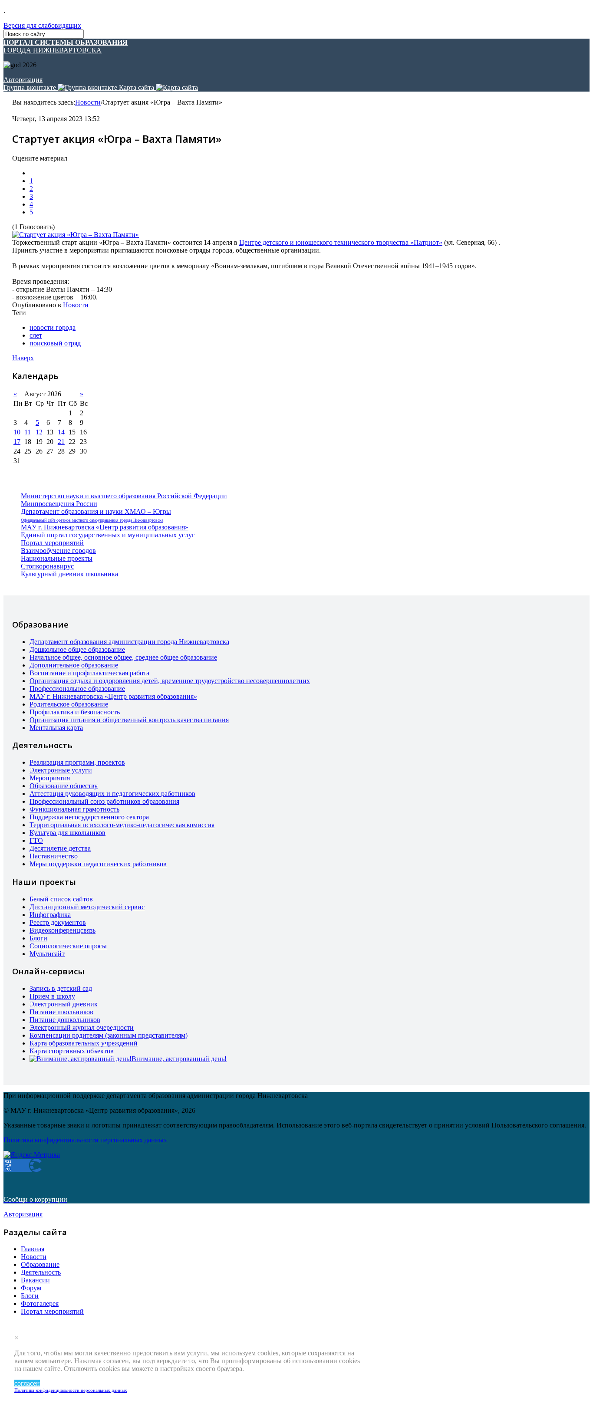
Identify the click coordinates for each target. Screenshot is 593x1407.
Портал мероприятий (52, 542)
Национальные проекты (56, 558)
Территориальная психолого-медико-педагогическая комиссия (122, 824)
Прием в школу (52, 996)
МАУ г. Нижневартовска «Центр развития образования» (104, 527)
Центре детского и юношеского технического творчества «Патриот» (340, 242)
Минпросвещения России (59, 503)
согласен (27, 1383)
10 (16, 432)
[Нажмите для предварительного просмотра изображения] (75, 234)
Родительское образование (69, 704)
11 (27, 432)
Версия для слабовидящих (42, 25)
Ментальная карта (56, 727)
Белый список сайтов (61, 899)
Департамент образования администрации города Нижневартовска (129, 641)
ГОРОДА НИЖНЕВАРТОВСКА (65, 46)
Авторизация (23, 79)
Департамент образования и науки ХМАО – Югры (96, 511)
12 (39, 432)
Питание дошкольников (65, 1019)
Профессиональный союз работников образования (104, 801)
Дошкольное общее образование (77, 649)
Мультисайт (47, 953)
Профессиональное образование (77, 688)
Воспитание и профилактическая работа (89, 673)
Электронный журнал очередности (82, 1027)
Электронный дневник (64, 1004)
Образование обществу (64, 785)
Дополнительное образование (74, 665)
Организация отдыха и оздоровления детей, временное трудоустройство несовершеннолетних (170, 680)
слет (36, 335)
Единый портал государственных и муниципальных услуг (108, 535)
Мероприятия (50, 778)
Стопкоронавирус (47, 566)
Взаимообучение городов (58, 550)
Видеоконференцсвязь (63, 930)
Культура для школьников (67, 832)
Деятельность (41, 1272)
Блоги (38, 938)
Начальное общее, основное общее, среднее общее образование (123, 657)
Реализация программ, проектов (77, 762)
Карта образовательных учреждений (84, 1043)
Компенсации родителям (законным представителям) (109, 1035)
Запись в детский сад (61, 988)
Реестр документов (58, 922)
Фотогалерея (40, 1303)
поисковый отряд (55, 343)
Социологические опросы (68, 946)
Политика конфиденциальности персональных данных (70, 1390)
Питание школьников (61, 1012)
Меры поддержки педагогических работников (98, 864)
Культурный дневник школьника (69, 574)
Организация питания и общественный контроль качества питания (129, 719)
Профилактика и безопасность (75, 712)
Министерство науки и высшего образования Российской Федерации (124, 496)
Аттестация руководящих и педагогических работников (112, 793)
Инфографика (50, 914)
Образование (40, 1264)
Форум (31, 1288)
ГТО (36, 840)
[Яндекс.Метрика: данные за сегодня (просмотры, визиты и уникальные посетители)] (31, 1155)
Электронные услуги (61, 770)
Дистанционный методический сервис (87, 907)
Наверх (23, 358)
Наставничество (54, 856)
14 (61, 432)
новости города (53, 327)
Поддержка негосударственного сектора (89, 817)
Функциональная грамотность (74, 809)
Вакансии (35, 1280)
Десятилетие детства (60, 848)
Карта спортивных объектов (72, 1051)
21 (61, 441)
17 (16, 441)
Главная (32, 1248)
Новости (88, 102)
